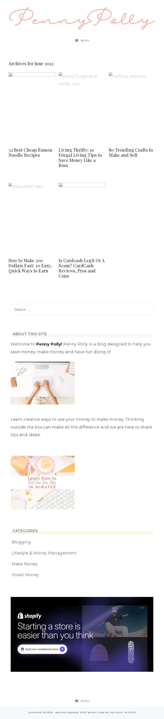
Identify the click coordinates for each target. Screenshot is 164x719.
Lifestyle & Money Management (44, 553)
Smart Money (25, 575)
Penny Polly (82, 17)
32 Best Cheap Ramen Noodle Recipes (30, 152)
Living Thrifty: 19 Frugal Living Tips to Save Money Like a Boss (80, 157)
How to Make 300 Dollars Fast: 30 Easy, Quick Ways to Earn (30, 265)
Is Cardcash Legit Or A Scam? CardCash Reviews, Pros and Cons (82, 268)
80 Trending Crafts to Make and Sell (131, 152)
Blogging (21, 542)
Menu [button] (85, 40)
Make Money (25, 564)
